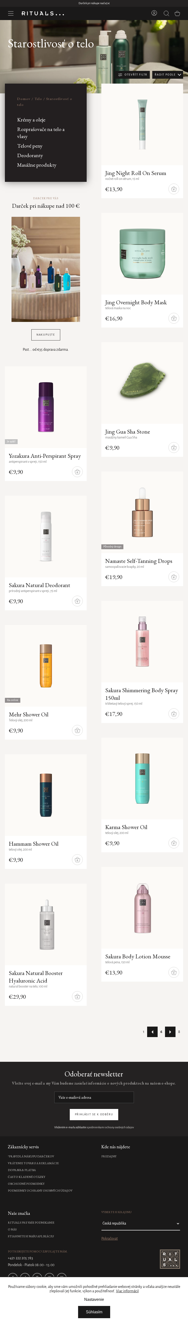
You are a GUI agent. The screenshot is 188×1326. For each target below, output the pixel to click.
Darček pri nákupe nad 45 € (94, 3)
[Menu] (11, 13)
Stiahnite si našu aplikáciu (31, 1236)
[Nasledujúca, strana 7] (170, 1031)
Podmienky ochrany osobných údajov (40, 1191)
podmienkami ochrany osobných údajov (111, 1127)
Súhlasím (94, 1312)
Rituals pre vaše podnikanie (31, 1223)
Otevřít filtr (136, 74)
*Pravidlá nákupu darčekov (31, 1156)
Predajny (109, 1156)
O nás (12, 1229)
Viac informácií (127, 1291)
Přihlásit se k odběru (94, 1114)
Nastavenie (94, 1299)
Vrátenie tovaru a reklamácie (33, 1163)
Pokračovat (109, 1239)
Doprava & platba (22, 1170)
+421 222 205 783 (20, 1258)
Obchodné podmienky (26, 1184)
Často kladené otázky (26, 1177)
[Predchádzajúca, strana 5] (152, 1031)
